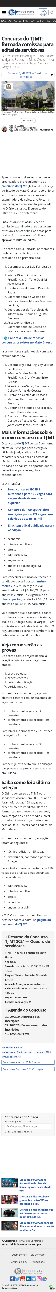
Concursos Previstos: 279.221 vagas (23, 1069)
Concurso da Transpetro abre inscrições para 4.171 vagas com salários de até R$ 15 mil (30, 514)
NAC (3, 21)
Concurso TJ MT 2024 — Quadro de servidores (26, 75)
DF (43, 21)
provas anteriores (11, 1056)
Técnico (18, 975)
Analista (30, 975)
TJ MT (25, 443)
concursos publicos (12, 1047)
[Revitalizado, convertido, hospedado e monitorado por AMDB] (52, 1287)
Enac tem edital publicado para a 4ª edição (31, 527)
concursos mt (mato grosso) (17, 1052)
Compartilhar (27, 120)
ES (48, 21)
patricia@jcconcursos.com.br (22, 128)
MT (31, 1002)
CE (37, 21)
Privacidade (38, 1261)
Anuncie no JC (19, 1261)
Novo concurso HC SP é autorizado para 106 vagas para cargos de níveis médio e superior (30, 496)
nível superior (11, 599)
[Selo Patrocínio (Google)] (43, 12)
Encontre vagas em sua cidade (18, 1121)
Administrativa (36, 984)
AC (10, 21)
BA (32, 21)
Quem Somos (19, 1254)
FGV (25, 997)
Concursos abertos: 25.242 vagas (21, 1062)
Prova (17, 1034)
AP (20, 21)
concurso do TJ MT (14, 186)
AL (15, 21)
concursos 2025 (43, 1052)
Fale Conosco (37, 1254)
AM (26, 21)
